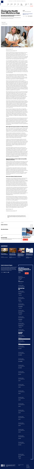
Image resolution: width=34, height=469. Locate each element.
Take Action (22, 4)
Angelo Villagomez (6, 257)
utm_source (20, 348)
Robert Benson (10, 257)
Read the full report (8, 209)
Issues (8, 4)
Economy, (25, 14)
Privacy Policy (27, 465)
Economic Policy (4, 237)
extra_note (19, 444)
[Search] (28, 5)
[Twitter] (1, 272)
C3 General (19, 293)
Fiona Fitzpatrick (2, 257)
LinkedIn (19, 272)
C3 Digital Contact (20, 325)
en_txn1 (19, 380)
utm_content (20, 367)
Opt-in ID (19, 456)
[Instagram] (5, 272)
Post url (19, 343)
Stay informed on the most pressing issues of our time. (24, 269)
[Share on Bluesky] (28, 16)
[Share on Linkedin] (26, 16)
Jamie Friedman (27, 257)
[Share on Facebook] (25, 16)
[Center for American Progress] (2, 3)
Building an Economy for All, (26, 13)
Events (15, 4)
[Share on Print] (31, 16)
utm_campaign (20, 361)
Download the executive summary (10, 50)
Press (18, 4)
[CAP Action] (3, 465)
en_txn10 (19, 438)
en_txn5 (19, 406)
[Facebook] (2, 272)
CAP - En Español (28, 466)
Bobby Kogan (30, 257)
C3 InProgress (20, 319)
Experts (12, 4)
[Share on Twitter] (23, 16)
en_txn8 (19, 425)
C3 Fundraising (20, 306)
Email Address (21, 281)
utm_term (19, 374)
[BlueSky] (8, 272)
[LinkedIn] (7, 272)
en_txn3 (19, 393)
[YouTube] (4, 272)
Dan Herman (13, 257)
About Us (26, 4)
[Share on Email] (30, 16)
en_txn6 (19, 412)
